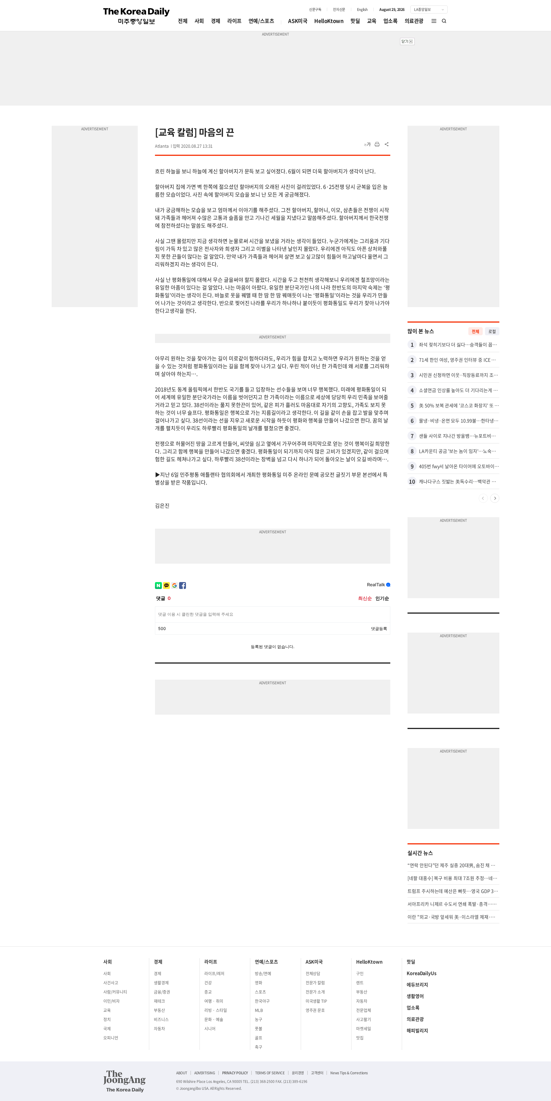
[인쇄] (377, 144)
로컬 (492, 331)
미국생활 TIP (316, 1001)
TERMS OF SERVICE (270, 1072)
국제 (107, 1028)
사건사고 (110, 982)
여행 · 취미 (213, 1001)
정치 (107, 1019)
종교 (208, 992)
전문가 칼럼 (315, 982)
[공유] (386, 144)
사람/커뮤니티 (115, 992)
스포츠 (260, 992)
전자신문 (339, 9)
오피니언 (110, 1037)
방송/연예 (263, 973)
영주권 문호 (315, 1010)
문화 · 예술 (213, 1019)
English (362, 9)
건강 (208, 982)
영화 (258, 982)
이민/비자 (111, 1001)
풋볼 (258, 1028)
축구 (258, 1047)
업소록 (390, 21)
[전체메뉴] (433, 21)
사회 (199, 21)
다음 (494, 498)
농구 (258, 1019)
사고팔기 (363, 1019)
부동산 (159, 1010)
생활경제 (161, 982)
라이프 (234, 21)
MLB (259, 1010)
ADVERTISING (204, 1072)
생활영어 (415, 996)
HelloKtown (329, 21)
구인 (360, 973)
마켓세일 (363, 1028)
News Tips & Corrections (349, 1072)
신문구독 (315, 9)
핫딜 (355, 21)
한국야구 (262, 1001)
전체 (182, 21)
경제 (215, 21)
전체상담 (313, 973)
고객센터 (317, 1072)
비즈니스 (161, 1019)
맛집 (360, 1037)
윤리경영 (298, 1072)
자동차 (159, 1028)
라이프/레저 (214, 973)
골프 (258, 1037)
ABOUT (181, 1072)
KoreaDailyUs (421, 973)
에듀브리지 (417, 984)
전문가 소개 (315, 992)
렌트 (360, 982)
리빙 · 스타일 (215, 1010)
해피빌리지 (417, 1030)
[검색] (444, 21)
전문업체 (363, 1010)
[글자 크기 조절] (367, 144)
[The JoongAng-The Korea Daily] (124, 1081)
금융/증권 (162, 992)
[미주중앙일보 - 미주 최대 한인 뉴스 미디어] (136, 16)
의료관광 (414, 21)
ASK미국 (297, 21)
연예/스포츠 (261, 21)
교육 (372, 21)
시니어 (210, 1028)
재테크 (159, 1001)
